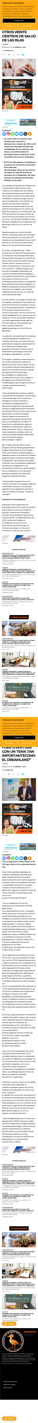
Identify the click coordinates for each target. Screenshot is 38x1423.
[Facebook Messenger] (21, 134)
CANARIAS (5, 44)
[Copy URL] (18, 55)
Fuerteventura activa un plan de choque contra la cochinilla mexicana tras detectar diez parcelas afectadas (18, 556)
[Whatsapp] (13, 134)
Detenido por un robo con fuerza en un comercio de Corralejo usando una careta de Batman (18, 585)
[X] (9, 55)
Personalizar (9, 26)
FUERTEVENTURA (7, 553)
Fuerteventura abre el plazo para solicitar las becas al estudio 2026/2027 (18, 598)
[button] (9, 1419)
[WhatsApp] (13, 55)
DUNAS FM (9, 50)
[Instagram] (8, 134)
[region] (19, 15)
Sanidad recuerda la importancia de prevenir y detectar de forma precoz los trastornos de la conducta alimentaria (18, 571)
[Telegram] (23, 55)
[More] (30, 134)
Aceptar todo (19, 20)
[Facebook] (4, 55)
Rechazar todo (27, 26)
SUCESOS (5, 582)
